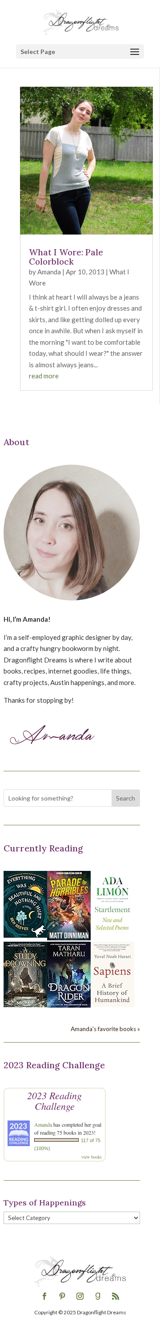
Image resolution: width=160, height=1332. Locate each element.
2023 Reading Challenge (54, 1101)
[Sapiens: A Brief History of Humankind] (112, 1004)
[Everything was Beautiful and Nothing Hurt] (25, 935)
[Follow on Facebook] (44, 1296)
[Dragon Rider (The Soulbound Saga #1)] (69, 1005)
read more (44, 376)
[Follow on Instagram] (80, 1296)
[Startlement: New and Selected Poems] (112, 935)
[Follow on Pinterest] (62, 1296)
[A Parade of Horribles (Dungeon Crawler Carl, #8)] (69, 938)
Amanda (49, 272)
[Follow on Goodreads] (98, 1296)
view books (91, 1157)
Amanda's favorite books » (105, 1028)
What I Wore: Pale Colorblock (66, 257)
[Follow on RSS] (115, 1296)
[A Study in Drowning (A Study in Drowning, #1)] (25, 1005)
